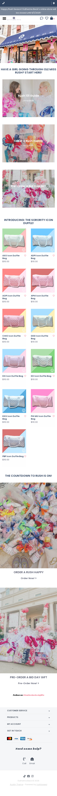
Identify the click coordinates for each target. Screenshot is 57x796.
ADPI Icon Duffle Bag (39, 257)
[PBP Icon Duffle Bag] (14, 441)
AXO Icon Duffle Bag (10, 257)
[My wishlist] (46, 18)
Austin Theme (16, 784)
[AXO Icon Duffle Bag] (14, 240)
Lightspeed (42, 784)
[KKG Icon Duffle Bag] (14, 401)
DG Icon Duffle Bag (12, 376)
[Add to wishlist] (25, 255)
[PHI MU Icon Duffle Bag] (43, 401)
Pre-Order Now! (27, 683)
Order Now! (28, 578)
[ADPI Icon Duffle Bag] (43, 240)
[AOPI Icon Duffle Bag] (14, 280)
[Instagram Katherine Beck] (32, 776)
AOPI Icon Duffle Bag (11, 297)
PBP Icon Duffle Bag (13, 456)
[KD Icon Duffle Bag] (43, 361)
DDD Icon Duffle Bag (39, 337)
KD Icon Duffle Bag (41, 376)
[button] (41, 18)
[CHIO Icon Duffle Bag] (14, 321)
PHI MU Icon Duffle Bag (41, 417)
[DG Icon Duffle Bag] (14, 361)
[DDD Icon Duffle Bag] (43, 321)
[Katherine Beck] (14, 18)
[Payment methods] (10, 738)
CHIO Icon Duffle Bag (11, 337)
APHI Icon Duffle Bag (39, 297)
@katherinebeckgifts (33, 695)
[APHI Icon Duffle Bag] (43, 280)
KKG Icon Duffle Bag (10, 417)
